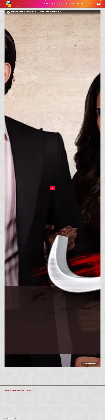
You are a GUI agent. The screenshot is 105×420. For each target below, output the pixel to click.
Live (98, 3)
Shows (61, 3)
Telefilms (54, 3)
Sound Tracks (70, 3)
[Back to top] (100, 416)
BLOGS (89, 3)
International (80, 3)
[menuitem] (46, 4)
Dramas (46, 3)
